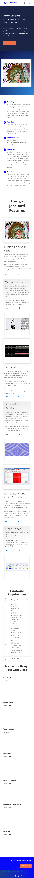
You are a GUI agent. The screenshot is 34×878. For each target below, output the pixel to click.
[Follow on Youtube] (21, 876)
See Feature (9, 43)
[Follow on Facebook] (15, 876)
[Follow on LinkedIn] (12, 876)
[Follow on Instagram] (18, 876)
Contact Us (26, 865)
